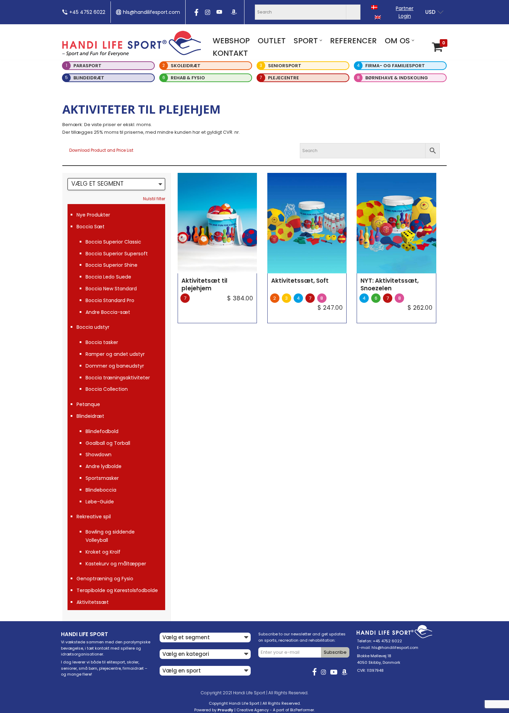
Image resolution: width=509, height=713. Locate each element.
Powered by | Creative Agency (231, 710)
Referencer (353, 40)
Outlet (272, 40)
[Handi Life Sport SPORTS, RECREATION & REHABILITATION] (131, 43)
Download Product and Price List (101, 150)
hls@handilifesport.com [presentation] (151, 12)
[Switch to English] (378, 17)
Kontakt (230, 53)
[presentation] (195, 14)
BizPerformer (302, 710)
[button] (321, 40)
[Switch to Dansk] (374, 7)
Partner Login (404, 12)
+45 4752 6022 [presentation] (87, 12)
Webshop (231, 40)
